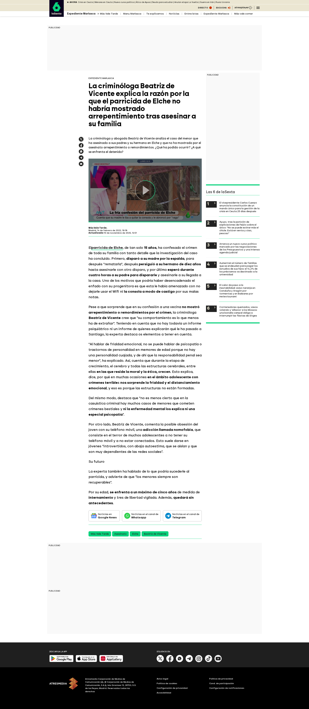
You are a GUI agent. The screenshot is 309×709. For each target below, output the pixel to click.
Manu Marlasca (132, 13)
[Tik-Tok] (208, 661)
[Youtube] (218, 661)
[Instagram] (199, 661)
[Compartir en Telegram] (81, 159)
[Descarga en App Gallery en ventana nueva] (111, 661)
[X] (81, 140)
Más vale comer (243, 13)
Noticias (174, 13)
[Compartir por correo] (81, 165)
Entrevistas (191, 13)
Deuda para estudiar (162, 2)
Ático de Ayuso (143, 2)
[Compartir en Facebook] (81, 146)
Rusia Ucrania (223, 2)
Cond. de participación (221, 683)
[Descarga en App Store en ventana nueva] (86, 661)
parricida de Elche (107, 248)
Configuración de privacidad (172, 688)
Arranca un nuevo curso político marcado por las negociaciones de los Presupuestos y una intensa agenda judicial (239, 248)
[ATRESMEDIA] (65, 685)
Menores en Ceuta (103, 2)
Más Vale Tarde (109, 13)
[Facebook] (170, 661)
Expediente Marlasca (216, 13)
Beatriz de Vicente (155, 533)
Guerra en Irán (207, 2)
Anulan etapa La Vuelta (186, 2)
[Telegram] (189, 661)
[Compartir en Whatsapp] (81, 152)
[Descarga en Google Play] (61, 661)
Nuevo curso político (124, 2)
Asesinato (120, 533)
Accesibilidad (164, 692)
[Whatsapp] (179, 661)
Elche (135, 533)
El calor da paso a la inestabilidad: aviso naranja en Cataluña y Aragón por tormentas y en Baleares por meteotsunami (237, 291)
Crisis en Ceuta (85, 2)
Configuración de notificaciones (226, 688)
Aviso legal (162, 678)
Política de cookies (167, 683)
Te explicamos (155, 13)
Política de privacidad (221, 678)
